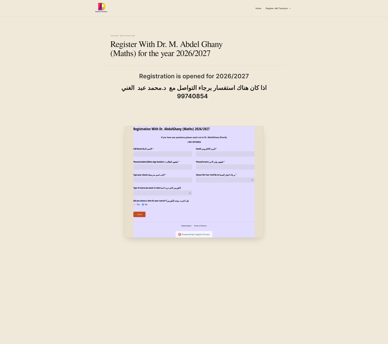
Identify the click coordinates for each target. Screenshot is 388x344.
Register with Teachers (277, 8)
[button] (289, 8)
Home (258, 8)
